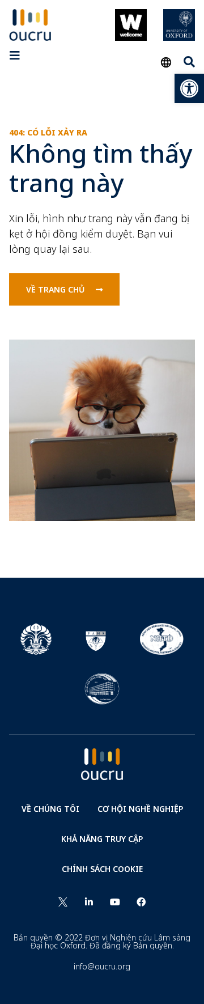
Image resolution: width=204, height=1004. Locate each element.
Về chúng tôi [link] (50, 808)
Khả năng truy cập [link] (102, 838)
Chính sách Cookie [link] (102, 868)
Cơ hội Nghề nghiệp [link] (140, 808)
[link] (189, 88)
